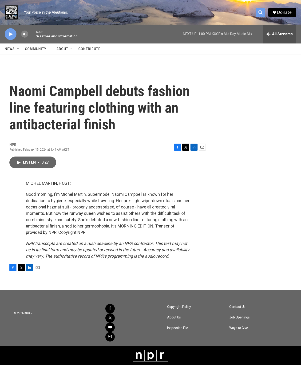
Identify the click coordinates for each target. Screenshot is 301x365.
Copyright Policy (179, 307)
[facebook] (110, 308)
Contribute (89, 49)
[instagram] (110, 336)
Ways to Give (238, 328)
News (10, 49)
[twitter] (110, 318)
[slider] (32, 33)
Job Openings (239, 317)
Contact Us (237, 307)
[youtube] (110, 327)
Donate (284, 12)
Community (35, 49)
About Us (174, 317)
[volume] (25, 34)
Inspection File (177, 328)
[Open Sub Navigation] (18, 49)
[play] (10, 34)
